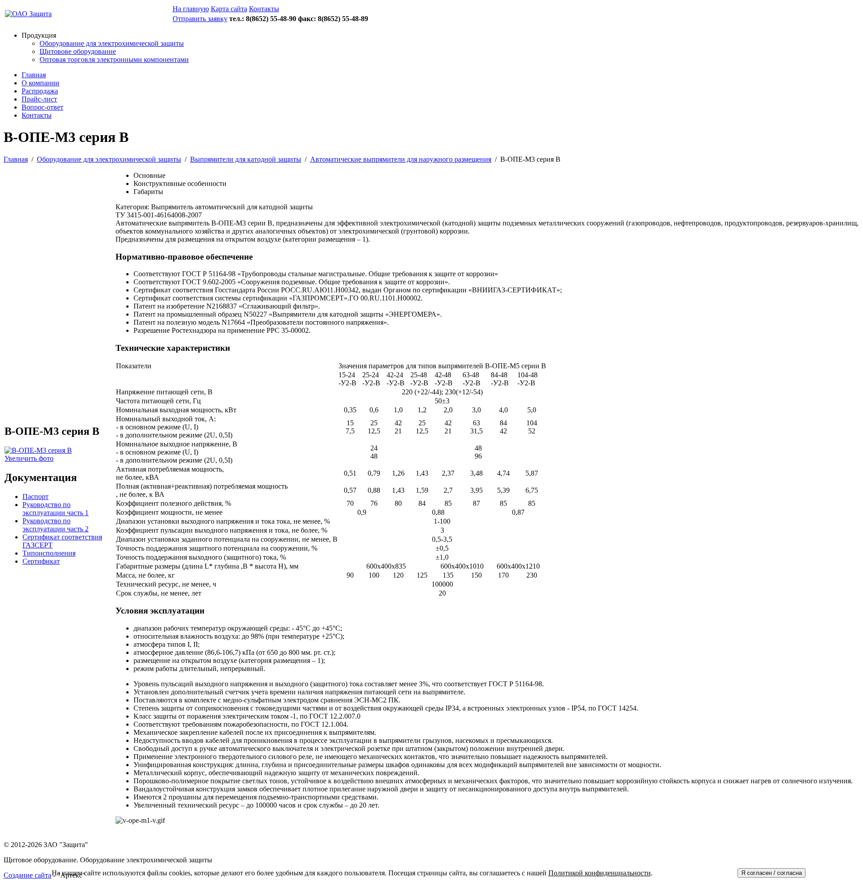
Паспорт (35, 496)
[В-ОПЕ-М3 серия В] (38, 450)
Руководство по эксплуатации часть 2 (55, 525)
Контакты (37, 115)
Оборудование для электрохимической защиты (112, 43)
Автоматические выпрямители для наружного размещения (400, 159)
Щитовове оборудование (78, 51)
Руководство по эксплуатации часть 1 (55, 509)
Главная (34, 75)
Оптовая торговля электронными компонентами (114, 59)
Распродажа (40, 91)
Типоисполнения (49, 553)
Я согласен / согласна (771, 873)
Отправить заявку (200, 18)
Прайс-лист (39, 99)
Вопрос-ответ (42, 107)
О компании (40, 83)
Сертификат (41, 561)
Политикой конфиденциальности (599, 873)
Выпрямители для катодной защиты (245, 159)
